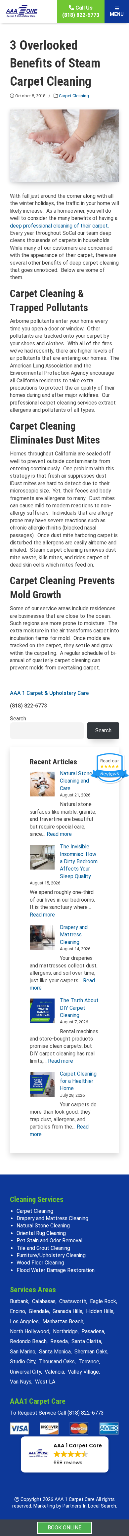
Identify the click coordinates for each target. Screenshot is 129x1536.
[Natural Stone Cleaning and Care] (42, 784)
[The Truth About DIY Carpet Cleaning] (42, 1011)
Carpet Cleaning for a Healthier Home (78, 1081)
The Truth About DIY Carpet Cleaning (79, 1007)
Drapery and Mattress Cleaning (74, 934)
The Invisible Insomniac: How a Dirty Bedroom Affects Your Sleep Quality (79, 861)
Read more (59, 834)
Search (18, 718)
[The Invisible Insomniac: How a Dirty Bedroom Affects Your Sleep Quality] (42, 857)
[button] (64, 1454)
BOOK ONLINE (64, 1527)
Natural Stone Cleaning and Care (76, 780)
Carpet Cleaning (74, 95)
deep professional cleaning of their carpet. (59, 226)
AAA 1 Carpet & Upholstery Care (49, 693)
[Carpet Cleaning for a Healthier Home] (42, 1084)
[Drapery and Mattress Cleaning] (42, 937)
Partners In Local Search (89, 1506)
